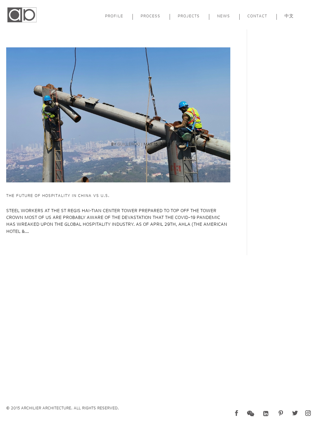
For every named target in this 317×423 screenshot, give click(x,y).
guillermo (128, 144)
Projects (189, 16)
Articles (183, 144)
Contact (257, 16)
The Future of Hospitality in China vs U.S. (58, 196)
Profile (114, 16)
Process (150, 16)
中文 (289, 16)
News (223, 16)
